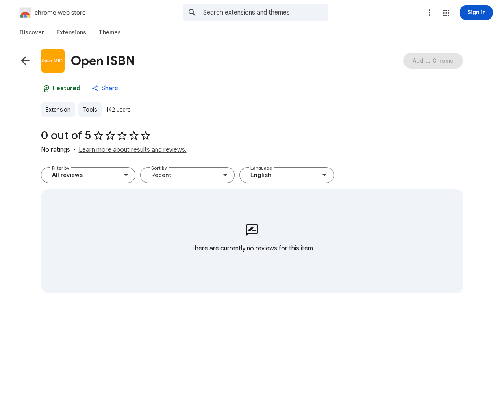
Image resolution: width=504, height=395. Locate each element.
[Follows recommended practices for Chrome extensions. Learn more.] (46, 88)
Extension (58, 109)
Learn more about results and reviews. (133, 150)
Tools (90, 109)
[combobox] (265, 12)
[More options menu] (429, 12)
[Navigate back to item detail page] (25, 60)
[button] (446, 13)
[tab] (31, 32)
